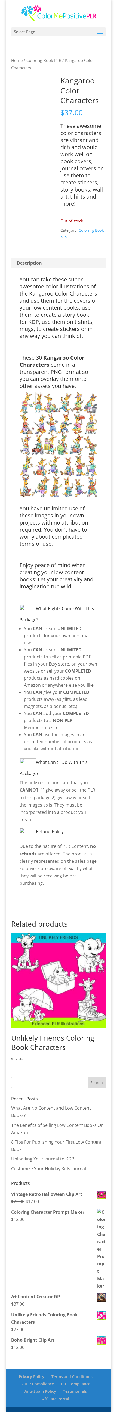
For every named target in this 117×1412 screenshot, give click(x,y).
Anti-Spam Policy (40, 1391)
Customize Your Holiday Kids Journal (48, 1169)
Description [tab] (29, 263)
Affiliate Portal (55, 1398)
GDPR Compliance (37, 1383)
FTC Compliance (75, 1383)
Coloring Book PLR (43, 60)
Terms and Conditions (71, 1376)
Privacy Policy (31, 1376)
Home (17, 60)
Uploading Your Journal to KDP (42, 1159)
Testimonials (75, 1391)
